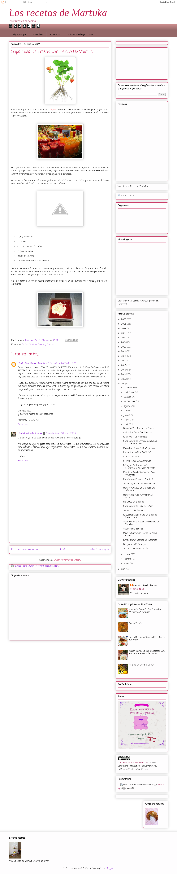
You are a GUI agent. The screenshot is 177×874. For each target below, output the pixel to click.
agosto (127, 406)
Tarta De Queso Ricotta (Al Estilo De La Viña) (147, 639)
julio (126, 410)
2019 (124, 351)
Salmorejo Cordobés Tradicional (139, 483)
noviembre (129, 392)
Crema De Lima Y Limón (141, 665)
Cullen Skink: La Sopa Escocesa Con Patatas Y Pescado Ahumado (147, 652)
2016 (124, 365)
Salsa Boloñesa (136, 623)
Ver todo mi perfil (139, 593)
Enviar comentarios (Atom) (67, 560)
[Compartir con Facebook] (74, 340)
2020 (124, 347)
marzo (127, 554)
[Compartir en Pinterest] (77, 340)
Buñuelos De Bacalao (133, 502)
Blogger (109, 868)
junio (126, 415)
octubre (128, 397)
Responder (23, 424)
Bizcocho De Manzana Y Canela (138, 428)
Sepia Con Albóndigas (134, 510)
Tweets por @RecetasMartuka (133, 186)
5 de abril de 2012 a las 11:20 (62, 363)
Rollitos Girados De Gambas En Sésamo (139, 489)
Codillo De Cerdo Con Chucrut (137, 432)
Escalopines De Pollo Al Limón (138, 506)
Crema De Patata (132, 457)
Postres (33, 344)
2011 (123, 569)
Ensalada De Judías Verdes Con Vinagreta (139, 474)
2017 (123, 360)
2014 (123, 374)
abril (126, 424)
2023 (124, 333)
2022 (124, 338)
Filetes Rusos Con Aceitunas (137, 461)
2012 (123, 383)
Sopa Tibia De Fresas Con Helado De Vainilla (141, 523)
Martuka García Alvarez (30, 433)
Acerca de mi (37, 34)
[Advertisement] (60, 523)
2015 (123, 370)
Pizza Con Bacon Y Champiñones (139, 448)
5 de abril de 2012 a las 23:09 (61, 433)
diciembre (129, 387)
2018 (124, 356)
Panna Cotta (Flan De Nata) (137, 452)
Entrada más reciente (24, 549)
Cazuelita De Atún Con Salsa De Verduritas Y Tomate (145, 611)
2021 (123, 342)
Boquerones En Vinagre (134, 544)
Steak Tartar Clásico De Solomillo (140, 540)
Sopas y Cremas (46, 344)
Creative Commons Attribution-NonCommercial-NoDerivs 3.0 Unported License (138, 766)
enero (127, 563)
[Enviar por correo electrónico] (66, 340)
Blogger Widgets (127, 788)
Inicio (63, 549)
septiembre (130, 401)
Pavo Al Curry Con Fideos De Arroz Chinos (140, 535)
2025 (124, 324)
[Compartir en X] (71, 340)
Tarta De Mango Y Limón (135, 548)
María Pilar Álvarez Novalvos (32, 363)
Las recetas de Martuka (58, 12)
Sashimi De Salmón (133, 529)
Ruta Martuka (55, 34)
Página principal (19, 34)
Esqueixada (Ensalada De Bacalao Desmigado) (140, 516)
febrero (128, 559)
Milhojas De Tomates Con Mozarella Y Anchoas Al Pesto (139, 467)
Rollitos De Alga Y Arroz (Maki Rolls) (138, 496)
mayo (127, 420)
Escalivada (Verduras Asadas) (138, 479)
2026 (124, 319)
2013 (123, 379)
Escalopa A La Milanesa (135, 437)
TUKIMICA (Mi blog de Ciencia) (80, 34)
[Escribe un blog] (69, 340)
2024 (124, 328)
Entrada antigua (99, 549)
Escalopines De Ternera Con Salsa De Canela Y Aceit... (140, 443)
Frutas (25, 344)
